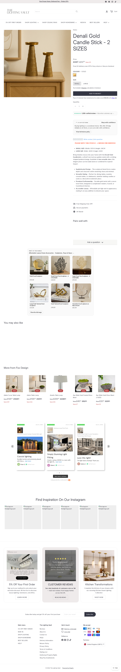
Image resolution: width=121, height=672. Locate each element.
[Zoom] (37, 63)
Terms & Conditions (46, 649)
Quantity (76, 102)
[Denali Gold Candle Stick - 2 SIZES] (95, 230)
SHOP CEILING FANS (49, 22)
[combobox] (56, 11)
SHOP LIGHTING (31, 22)
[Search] (76, 11)
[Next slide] (108, 446)
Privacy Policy (44, 646)
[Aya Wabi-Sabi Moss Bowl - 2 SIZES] (106, 390)
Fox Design (22, 367)
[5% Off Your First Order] (22, 565)
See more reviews (61, 476)
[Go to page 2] (59, 472)
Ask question (98, 139)
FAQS (41, 637)
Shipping (83, 88)
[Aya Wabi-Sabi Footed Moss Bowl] (83, 390)
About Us (43, 632)
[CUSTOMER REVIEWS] (60, 565)
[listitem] (39, 268)
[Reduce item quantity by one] (75, 106)
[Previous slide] (12, 446)
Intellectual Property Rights (48, 655)
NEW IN (83, 22)
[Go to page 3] (61, 472)
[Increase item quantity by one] (83, 106)
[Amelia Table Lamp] (60, 389)
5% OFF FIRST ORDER (13, 22)
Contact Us (43, 634)
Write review (88, 139)
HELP (106, 22)
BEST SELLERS (95, 22)
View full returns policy (83, 132)
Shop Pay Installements (47, 658)
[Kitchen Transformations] (99, 565)
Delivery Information (46, 640)
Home (75, 30)
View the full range (36, 312)
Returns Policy (44, 643)
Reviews (42, 629)
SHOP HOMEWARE (68, 22)
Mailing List (43, 652)
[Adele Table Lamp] (37, 389)
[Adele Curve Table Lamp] (14, 389)
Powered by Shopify (68, 668)
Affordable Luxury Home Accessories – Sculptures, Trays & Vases (51, 253)
